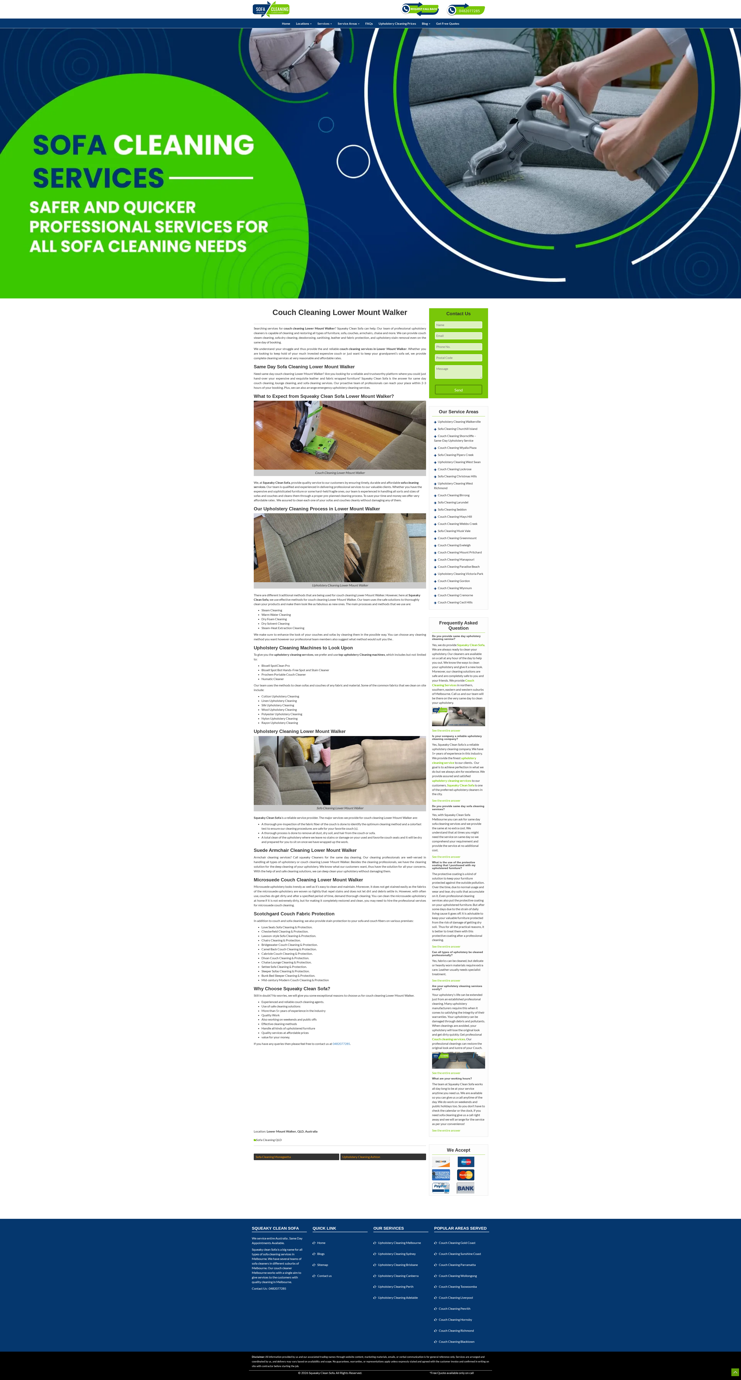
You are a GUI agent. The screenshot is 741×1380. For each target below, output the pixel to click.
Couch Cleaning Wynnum (455, 588)
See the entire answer (446, 730)
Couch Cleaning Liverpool (456, 1297)
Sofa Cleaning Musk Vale (454, 531)
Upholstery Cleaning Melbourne (399, 1242)
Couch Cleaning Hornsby (455, 1319)
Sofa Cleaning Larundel (453, 502)
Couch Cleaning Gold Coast (457, 1242)
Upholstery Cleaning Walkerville (459, 421)
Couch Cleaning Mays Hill (455, 516)
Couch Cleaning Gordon (454, 581)
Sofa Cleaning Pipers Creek (456, 455)
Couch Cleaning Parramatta (457, 1264)
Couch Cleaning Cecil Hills (455, 602)
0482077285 (341, 1043)
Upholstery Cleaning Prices (397, 23)
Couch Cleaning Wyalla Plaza (457, 447)
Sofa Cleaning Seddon (452, 509)
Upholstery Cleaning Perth (396, 1286)
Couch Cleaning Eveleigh (454, 545)
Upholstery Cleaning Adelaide (398, 1297)
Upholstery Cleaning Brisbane (398, 1264)
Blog (425, 23)
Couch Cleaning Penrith (454, 1308)
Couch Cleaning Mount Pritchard (460, 552)
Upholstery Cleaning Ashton (361, 1157)
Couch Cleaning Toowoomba (458, 1286)
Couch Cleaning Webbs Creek (457, 523)
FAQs (369, 23)
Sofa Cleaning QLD (269, 1140)
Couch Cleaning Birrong (453, 495)
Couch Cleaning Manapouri (456, 559)
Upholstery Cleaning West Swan (459, 462)
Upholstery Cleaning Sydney (397, 1253)
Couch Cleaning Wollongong (458, 1275)
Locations (303, 23)
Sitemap (322, 1264)
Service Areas (348, 23)
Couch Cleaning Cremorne (455, 595)
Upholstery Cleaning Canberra (398, 1275)
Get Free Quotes (447, 23)
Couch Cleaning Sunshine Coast (460, 1253)
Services (323, 23)
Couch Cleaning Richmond (456, 1330)
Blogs (321, 1253)
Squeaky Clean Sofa (322, 1373)
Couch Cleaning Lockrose (454, 469)
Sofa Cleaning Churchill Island (457, 428)
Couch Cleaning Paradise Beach (459, 566)
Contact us (324, 1275)
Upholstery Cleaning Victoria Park (460, 573)
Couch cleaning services (448, 1039)
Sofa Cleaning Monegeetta (273, 1157)
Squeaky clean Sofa (264, 1249)
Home (286, 23)
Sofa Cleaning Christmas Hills (457, 476)
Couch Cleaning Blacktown (457, 1341)
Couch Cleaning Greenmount (457, 538)
